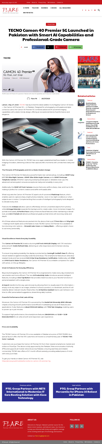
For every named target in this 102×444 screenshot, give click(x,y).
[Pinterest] (92, 10)
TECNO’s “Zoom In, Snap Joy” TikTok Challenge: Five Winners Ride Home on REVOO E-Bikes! (92, 165)
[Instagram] (86, 10)
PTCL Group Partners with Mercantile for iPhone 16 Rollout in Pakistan (76, 391)
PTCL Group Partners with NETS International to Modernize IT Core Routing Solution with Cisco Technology (26, 393)
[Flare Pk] (28, 98)
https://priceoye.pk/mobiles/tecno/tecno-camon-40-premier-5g (26, 361)
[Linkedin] (89, 10)
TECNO (22, 105)
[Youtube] (95, 10)
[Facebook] (82, 10)
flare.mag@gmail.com (42, 436)
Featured (89, 132)
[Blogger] (72, 426)
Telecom (51, 24)
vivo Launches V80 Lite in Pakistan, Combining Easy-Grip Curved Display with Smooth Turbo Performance (92, 139)
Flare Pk (34, 99)
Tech (88, 147)
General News (91, 119)
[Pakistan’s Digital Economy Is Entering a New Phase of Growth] (81, 150)
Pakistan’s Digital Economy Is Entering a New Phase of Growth (93, 152)
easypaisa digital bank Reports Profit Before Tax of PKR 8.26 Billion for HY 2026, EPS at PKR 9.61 (93, 125)
